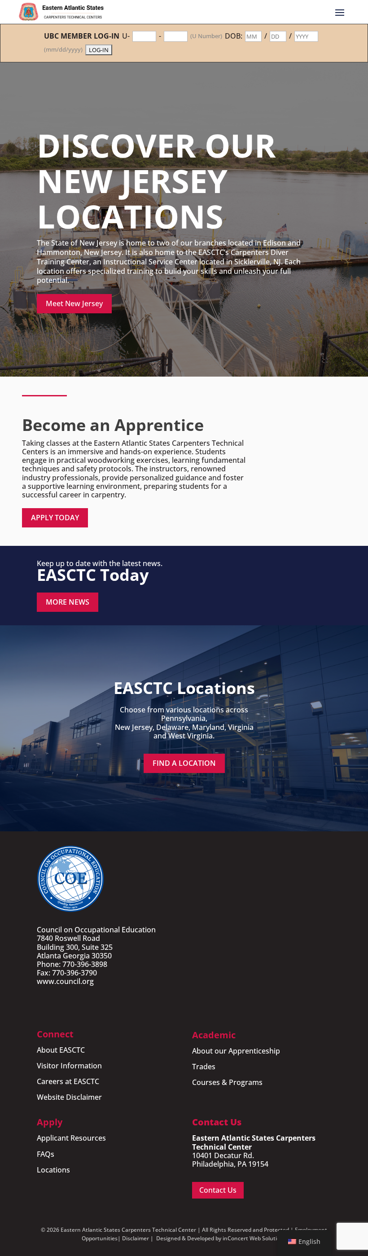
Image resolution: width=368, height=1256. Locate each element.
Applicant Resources (71, 1138)
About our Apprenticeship (236, 1051)
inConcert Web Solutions (254, 1238)
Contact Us (218, 1190)
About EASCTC (61, 1050)
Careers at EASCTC (68, 1081)
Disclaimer (135, 1238)
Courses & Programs (227, 1082)
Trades (203, 1067)
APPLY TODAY (55, 518)
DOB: (233, 36)
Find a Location (184, 763)
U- (126, 36)
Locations (53, 1170)
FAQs (45, 1154)
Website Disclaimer (69, 1097)
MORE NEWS (67, 602)
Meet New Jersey (74, 303)
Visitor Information (69, 1066)
